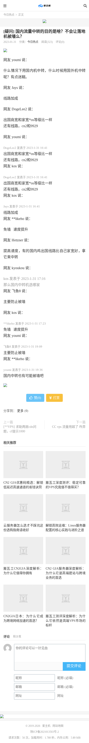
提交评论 (74, 666)
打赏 (56, 398)
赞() (37, 398)
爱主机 (44, 5)
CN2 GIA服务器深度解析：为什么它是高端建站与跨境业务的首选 (65, 573)
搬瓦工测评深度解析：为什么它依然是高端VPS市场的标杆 (65, 620)
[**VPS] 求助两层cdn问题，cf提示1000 (19, 429)
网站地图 (57, 726)
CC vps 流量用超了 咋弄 (69, 426)
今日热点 (8, 14)
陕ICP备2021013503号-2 (44, 731)
